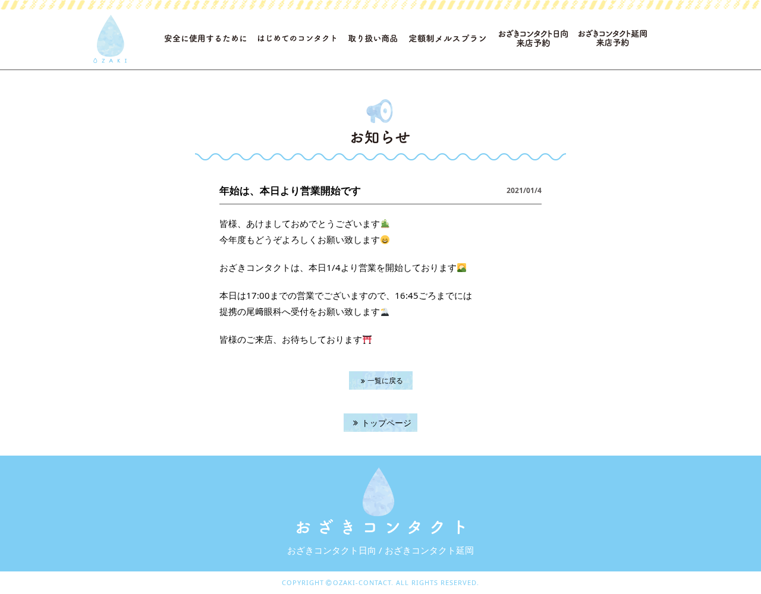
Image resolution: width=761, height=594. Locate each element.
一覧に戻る (385, 380)
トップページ (386, 422)
